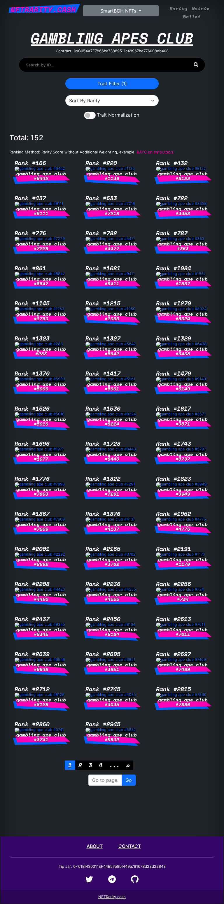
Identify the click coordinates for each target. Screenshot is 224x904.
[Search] (196, 64)
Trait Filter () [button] (112, 84)
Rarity (178, 8)
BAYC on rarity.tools (155, 152)
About (95, 846)
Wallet (192, 16)
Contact (129, 846)
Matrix (200, 8)
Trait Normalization (118, 115)
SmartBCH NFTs (119, 11)
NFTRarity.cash (112, 896)
